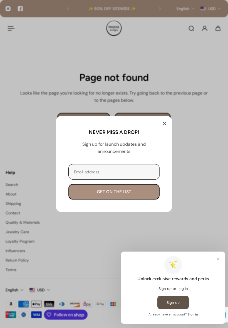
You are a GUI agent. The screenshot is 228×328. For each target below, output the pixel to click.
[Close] (165, 123)
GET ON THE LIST (114, 192)
